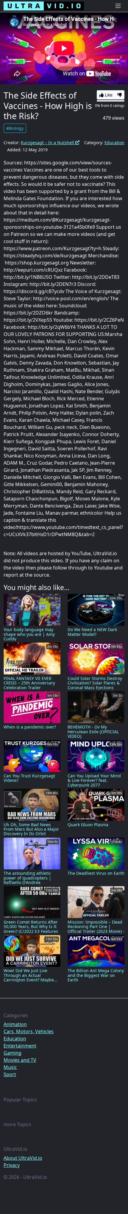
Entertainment (20, 1045)
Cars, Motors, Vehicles (29, 1031)
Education (114, 142)
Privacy (12, 1165)
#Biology (15, 128)
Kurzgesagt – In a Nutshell (48, 142)
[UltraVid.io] (44, 6)
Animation (15, 1024)
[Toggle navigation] (118, 6)
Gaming (12, 1053)
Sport (10, 1074)
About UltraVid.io (23, 1158)
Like (108, 95)
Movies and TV (20, 1060)
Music (10, 1067)
